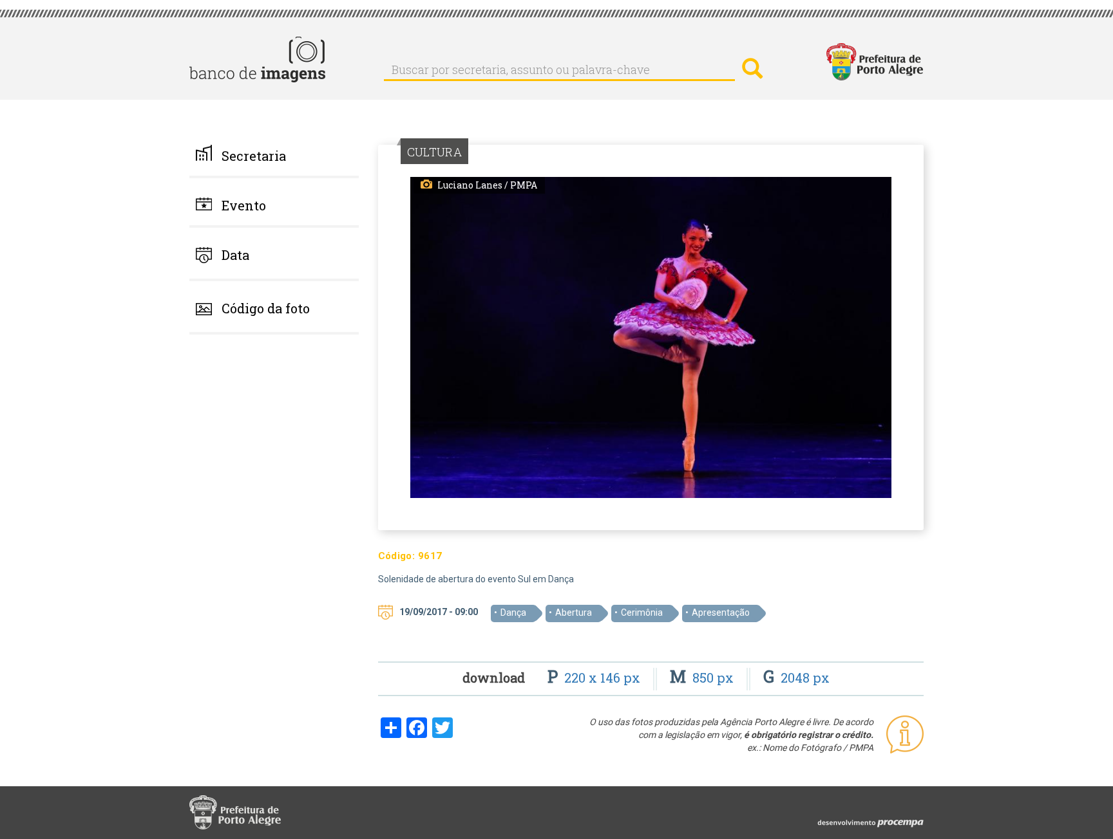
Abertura (573, 612)
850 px (703, 677)
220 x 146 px (595, 677)
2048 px (796, 677)
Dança (513, 612)
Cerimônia (642, 612)
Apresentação (721, 612)
